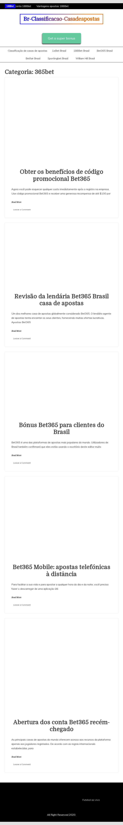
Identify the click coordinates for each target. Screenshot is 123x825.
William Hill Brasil (85, 58)
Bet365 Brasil (105, 50)
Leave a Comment (22, 209)
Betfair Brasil (33, 58)
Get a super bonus (61, 38)
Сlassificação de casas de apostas (27, 50)
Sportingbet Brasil (58, 58)
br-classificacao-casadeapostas (61, 19)
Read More (16, 202)
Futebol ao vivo (91, 799)
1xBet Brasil (59, 50)
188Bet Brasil (81, 50)
